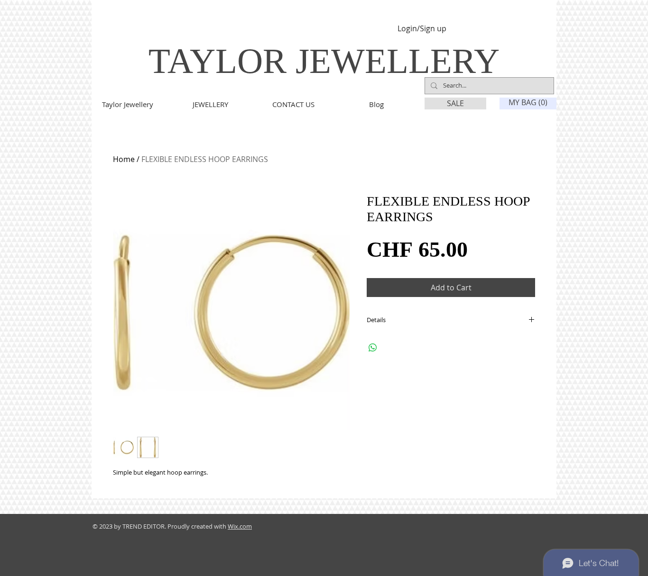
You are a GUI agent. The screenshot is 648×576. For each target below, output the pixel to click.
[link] (528, 102)
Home (124, 159)
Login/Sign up (422, 29)
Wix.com (240, 526)
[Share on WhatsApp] (373, 347)
